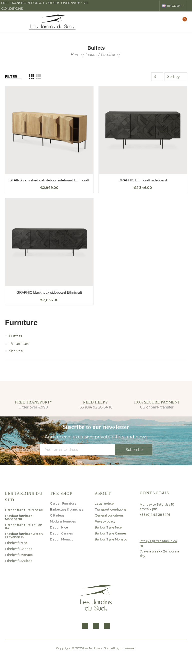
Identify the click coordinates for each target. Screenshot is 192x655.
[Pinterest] (107, 626)
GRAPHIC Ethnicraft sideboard (142, 180)
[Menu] (9, 22)
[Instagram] (96, 626)
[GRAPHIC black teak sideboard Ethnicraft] (49, 242)
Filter (11, 77)
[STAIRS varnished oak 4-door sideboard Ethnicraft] (49, 130)
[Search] (165, 21)
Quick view (80, 95)
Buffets (15, 336)
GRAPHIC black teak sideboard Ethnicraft (49, 292)
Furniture (21, 322)
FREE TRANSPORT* (33, 402)
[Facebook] (85, 626)
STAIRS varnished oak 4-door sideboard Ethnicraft (49, 180)
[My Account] (174, 22)
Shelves (15, 351)
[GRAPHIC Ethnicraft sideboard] (143, 130)
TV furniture (19, 343)
